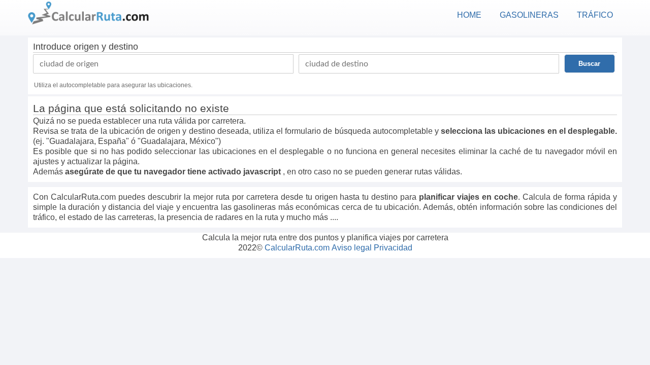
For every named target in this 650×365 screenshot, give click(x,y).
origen (86, 47)
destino (123, 47)
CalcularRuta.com (297, 247)
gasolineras (529, 15)
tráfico (595, 15)
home (469, 15)
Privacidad (393, 247)
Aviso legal (352, 247)
